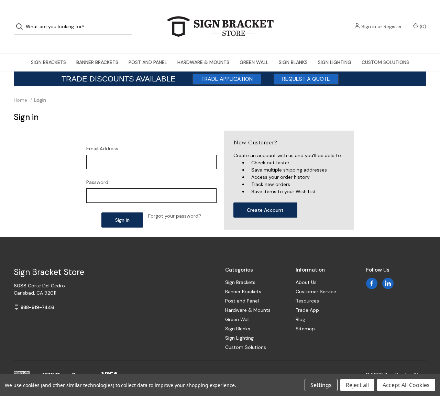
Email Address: (102, 148)
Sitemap (305, 329)
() (422, 26)
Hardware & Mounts (203, 62)
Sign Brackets (48, 62)
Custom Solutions (385, 62)
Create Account (265, 210)
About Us (306, 282)
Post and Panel (148, 62)
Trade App (307, 310)
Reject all (357, 385)
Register (393, 26)
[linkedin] (388, 283)
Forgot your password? (174, 216)
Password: (97, 182)
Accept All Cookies (406, 385)
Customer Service (316, 291)
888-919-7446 (37, 307)
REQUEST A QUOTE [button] (306, 78)
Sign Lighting (334, 62)
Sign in (368, 26)
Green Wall (254, 62)
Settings (321, 385)
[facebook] (372, 283)
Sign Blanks (293, 62)
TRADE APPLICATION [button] (227, 78)
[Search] (21, 26)
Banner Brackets (97, 62)
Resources (307, 301)
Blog (300, 319)
